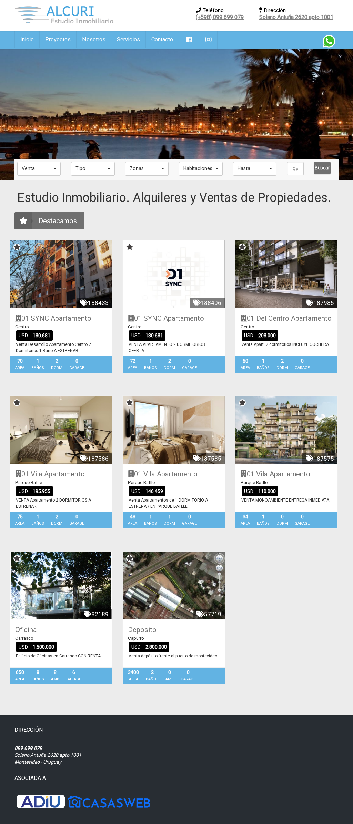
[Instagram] (208, 40)
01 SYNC (35, 318)
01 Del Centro (268, 318)
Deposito (142, 630)
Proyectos (58, 39)
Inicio (27, 39)
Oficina (26, 630)
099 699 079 (28, 748)
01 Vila (31, 474)
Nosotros (93, 39)
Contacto (162, 39)
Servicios (128, 39)
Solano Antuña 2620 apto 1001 (296, 17)
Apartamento (71, 318)
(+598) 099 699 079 (220, 17)
